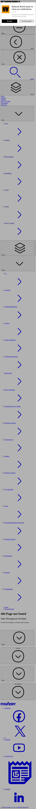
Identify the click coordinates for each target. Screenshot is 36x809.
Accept (9, 21)
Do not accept (26, 21)
